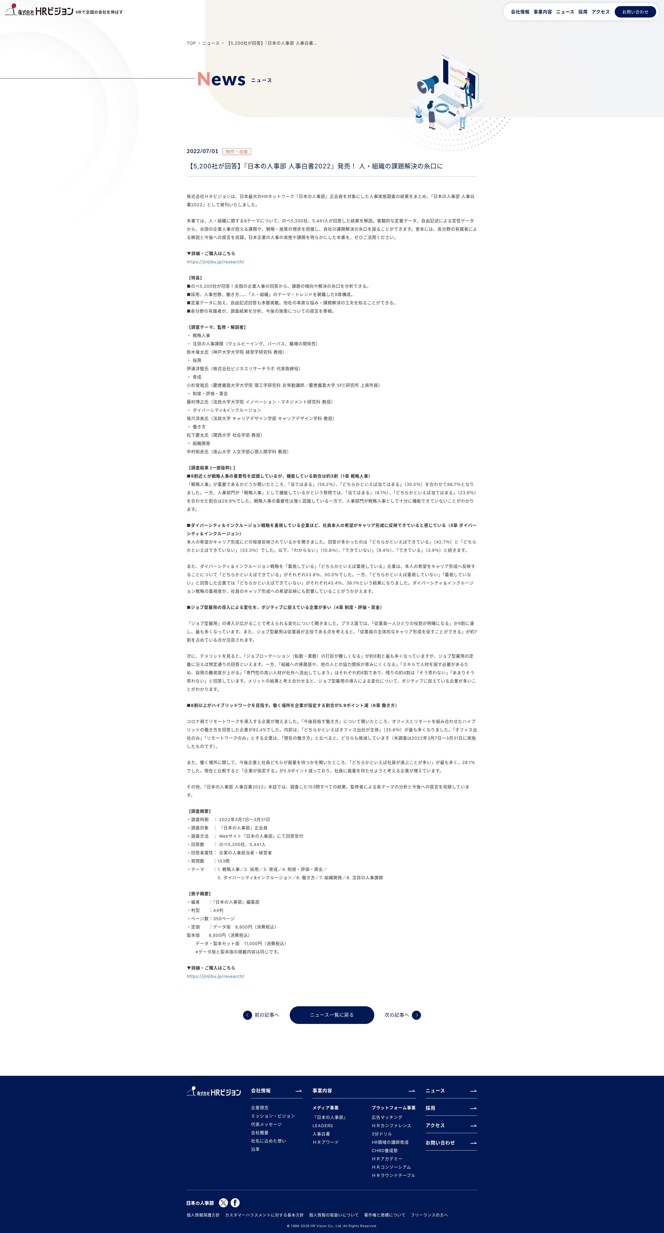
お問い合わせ (635, 11)
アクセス (601, 11)
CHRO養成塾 (385, 1150)
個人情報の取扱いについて (334, 1215)
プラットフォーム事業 (394, 1107)
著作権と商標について (385, 1215)
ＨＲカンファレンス (391, 1125)
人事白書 (321, 1133)
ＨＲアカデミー (387, 1158)
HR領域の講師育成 (390, 1142)
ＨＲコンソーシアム (391, 1167)
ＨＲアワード (326, 1142)
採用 (583, 11)
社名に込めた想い (268, 1141)
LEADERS (323, 1125)
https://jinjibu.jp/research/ (215, 261)
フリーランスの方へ (429, 1215)
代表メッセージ (266, 1124)
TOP (191, 43)
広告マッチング (387, 1117)
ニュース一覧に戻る (332, 1015)
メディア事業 (326, 1107)
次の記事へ (397, 1015)
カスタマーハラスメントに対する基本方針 (264, 1215)
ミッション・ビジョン (273, 1116)
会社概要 (260, 1132)
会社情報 (520, 11)
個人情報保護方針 (203, 1215)
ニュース (565, 11)
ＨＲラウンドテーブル (394, 1175)
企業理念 (260, 1107)
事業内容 (543, 11)
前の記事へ (267, 1015)
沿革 (255, 1149)
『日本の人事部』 (330, 1117)
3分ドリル (382, 1133)
